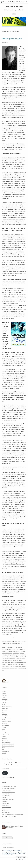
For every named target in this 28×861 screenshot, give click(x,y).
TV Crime (4, 749)
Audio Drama (5, 691)
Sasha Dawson (5, 732)
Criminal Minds (5, 701)
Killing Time (4, 801)
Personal (4, 727)
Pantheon (4, 656)
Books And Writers (6, 790)
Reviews (4, 731)
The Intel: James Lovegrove (12, 39)
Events (3, 704)
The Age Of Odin (8, 666)
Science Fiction (5, 734)
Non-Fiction (4, 723)
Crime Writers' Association (8, 799)
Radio (3, 729)
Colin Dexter (11, 651)
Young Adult (4, 753)
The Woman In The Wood (8, 744)
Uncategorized (5, 751)
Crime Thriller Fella (14, 6)
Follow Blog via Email (7, 759)
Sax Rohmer (5, 658)
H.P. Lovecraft (16, 653)
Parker (8, 656)
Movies (3, 719)
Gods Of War (9, 653)
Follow (4, 773)
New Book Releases (6, 721)
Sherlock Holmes (12, 658)
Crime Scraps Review (7, 794)
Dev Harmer (20, 651)
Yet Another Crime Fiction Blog (9, 816)
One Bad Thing (5, 725)
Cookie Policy (10, 854)
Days (16, 651)
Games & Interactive (6, 706)
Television (4, 738)
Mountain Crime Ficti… (11, 826)
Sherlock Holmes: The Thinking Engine (17, 662)
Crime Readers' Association (8, 792)
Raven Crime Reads (6, 807)
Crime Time (4, 797)
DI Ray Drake (5, 702)
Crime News (4, 699)
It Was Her (4, 714)
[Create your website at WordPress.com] (14, 2)
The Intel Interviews (6, 742)
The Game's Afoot (6, 812)
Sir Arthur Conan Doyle (7, 664)
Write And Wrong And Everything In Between (12, 814)
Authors (15, 647)
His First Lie (4, 710)
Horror (3, 712)
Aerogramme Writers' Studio (8, 788)
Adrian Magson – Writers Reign (9, 786)
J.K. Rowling (8, 655)
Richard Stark (14, 656)
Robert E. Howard (21, 656)
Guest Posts (5, 708)
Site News (4, 736)
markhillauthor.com (6, 717)
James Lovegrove (15, 655)
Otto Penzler (23, 655)
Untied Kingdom (13, 668)
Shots (3, 809)
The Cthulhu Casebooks (18, 666)
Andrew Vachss (16, 649)
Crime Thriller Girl (6, 795)
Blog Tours (4, 695)
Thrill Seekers (5, 748)
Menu (14, 13)
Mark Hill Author (5, 716)
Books (3, 697)
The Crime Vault (5, 810)
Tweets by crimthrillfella (8, 847)
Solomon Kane (16, 664)
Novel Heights (5, 805)
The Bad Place (5, 740)
